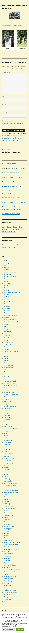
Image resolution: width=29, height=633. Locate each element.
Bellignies (7, 297)
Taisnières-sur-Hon (10, 572)
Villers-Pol (7, 585)
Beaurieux (7, 295)
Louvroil (6, 465)
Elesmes (6, 363)
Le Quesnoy (7, 449)
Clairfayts (7, 335)
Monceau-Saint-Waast (11, 483)
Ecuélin (6, 360)
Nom (4, 97)
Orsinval (6, 501)
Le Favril (6, 447)
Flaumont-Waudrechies (11, 385)
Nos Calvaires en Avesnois (10, 173)
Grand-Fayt (7, 410)
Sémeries (7, 558)
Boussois (7, 324)
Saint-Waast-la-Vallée (11, 549)
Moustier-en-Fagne (10, 485)
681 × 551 (16, 53)
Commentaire (7, 72)
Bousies (6, 317)
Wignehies (7, 599)
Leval (5, 451)
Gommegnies (8, 408)
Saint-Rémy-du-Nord (11, 547)
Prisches (6, 517)
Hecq (5, 422)
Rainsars (6, 522)
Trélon (6, 574)
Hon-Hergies (8, 426)
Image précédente (7, 25)
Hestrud (6, 424)
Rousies (6, 533)
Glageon (6, 404)
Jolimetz (6, 435)
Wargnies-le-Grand (10, 592)
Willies (6, 601)
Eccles (6, 356)
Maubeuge (7, 479)
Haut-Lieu (7, 417)
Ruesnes (6, 535)
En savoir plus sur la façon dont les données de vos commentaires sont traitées (12, 138)
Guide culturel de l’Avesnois (11, 213)
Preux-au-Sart (8, 515)
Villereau (7, 583)
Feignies (6, 374)
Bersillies (7, 306)
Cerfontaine (7, 331)
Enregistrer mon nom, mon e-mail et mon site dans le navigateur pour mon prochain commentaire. (14, 123)
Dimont (6, 349)
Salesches (7, 551)
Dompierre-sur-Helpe (11, 351)
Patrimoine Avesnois (18, 168)
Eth (5, 370)
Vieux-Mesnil (8, 579)
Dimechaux (7, 347)
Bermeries (7, 304)
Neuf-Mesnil (8, 488)
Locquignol (7, 460)
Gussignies (7, 413)
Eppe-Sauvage (8, 367)
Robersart (7, 531)
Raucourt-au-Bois (10, 526)
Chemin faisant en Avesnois (11, 198)
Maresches (7, 472)
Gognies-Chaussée (10, 406)
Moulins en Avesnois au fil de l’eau (13, 177)
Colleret (6, 338)
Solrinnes (7, 567)
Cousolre (6, 340)
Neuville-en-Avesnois (11, 490)
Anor (5, 265)
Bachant (6, 279)
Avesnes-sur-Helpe (10, 276)
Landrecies (7, 442)
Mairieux (7, 467)
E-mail (5, 104)
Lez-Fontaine (8, 454)
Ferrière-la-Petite (9, 383)
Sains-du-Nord (9, 538)
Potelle (6, 510)
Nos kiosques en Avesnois (10, 182)
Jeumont (6, 433)
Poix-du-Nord (8, 506)
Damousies (7, 345)
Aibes (5, 260)
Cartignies (7, 329)
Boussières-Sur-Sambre (11, 322)
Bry (5, 326)
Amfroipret (7, 263)
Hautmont (7, 419)
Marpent (6, 476)
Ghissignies (7, 401)
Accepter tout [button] (20, 629)
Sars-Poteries (8, 554)
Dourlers (6, 354)
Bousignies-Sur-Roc (10, 320)
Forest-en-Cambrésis (11, 394)
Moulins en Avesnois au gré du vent (13, 202)
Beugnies (7, 313)
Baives (6, 281)
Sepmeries (7, 563)
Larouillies (7, 444)
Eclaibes (6, 358)
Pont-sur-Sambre (9, 508)
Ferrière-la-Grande (10, 381)
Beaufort (6, 290)
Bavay (6, 285)
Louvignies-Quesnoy (10, 463)
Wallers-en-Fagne (10, 590)
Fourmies (7, 397)
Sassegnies (7, 556)
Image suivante (18, 25)
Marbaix (6, 469)
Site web (5, 112)
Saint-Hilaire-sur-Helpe (12, 542)
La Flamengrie (8, 438)
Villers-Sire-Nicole (10, 588)
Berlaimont (7, 301)
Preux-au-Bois (8, 513)
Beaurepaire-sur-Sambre (12, 292)
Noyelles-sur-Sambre (11, 492)
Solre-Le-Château (10, 565)
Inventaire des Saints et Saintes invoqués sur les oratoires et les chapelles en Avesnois (12, 229)
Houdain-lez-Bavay (10, 429)
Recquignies (8, 529)
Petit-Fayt (7, 504)
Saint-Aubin (8, 540)
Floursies (7, 388)
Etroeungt (7, 372)
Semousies (7, 560)
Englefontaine (8, 365)
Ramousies (7, 524)
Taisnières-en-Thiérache (12, 569)
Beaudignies (8, 288)
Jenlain (6, 431)
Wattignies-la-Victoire (11, 597)
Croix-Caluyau (8, 342)
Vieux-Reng (8, 581)
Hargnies (7, 415)
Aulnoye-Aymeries (10, 272)
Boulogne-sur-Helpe (10, 315)
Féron (6, 379)
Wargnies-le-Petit (10, 594)
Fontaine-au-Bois (10, 392)
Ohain (6, 499)
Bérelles (6, 299)
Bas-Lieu (7, 283)
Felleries (6, 376)
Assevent (7, 267)
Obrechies (7, 497)
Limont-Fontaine (9, 458)
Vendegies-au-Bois (10, 576)
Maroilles (7, 474)
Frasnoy (6, 399)
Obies (5, 494)
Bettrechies (7, 310)
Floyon (6, 390)
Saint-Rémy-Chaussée (11, 544)
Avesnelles (7, 274)
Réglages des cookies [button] (8, 629)
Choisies (6, 333)
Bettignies (7, 308)
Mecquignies (8, 481)
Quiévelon (7, 519)
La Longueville (8, 440)
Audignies (7, 270)
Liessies (6, 456)
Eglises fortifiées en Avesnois (11, 186)
